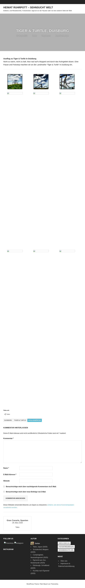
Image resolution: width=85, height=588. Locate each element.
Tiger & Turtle (20, 420)
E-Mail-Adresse (9, 474)
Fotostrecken (46, 36)
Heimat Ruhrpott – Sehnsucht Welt (28, 7)
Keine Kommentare (62, 36)
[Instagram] (19, 543)
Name (6, 468)
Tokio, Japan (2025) (40, 547)
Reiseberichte (66, 550)
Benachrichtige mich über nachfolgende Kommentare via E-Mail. (31, 486)
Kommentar (8, 438)
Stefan (34, 36)
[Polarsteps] (9, 543)
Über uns (64, 561)
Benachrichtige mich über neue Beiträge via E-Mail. (26, 492)
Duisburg (8, 420)
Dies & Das (64, 543)
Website (6, 481)
